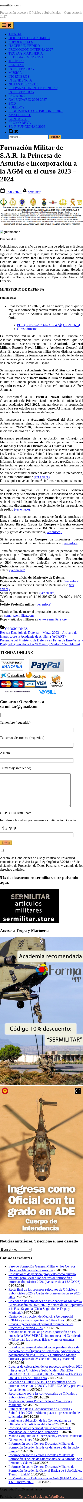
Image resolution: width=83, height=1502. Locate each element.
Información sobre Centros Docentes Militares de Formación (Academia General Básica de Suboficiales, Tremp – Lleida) (45, 1470)
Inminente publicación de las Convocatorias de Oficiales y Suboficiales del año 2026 (40, 1422)
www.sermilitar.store (53, 619)
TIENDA (15, 34)
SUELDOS (16, 107)
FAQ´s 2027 (17, 96)
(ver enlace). (54, 532)
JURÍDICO (16, 61)
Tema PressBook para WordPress (41, 1496)
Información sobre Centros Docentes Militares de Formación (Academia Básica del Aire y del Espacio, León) (44, 1447)
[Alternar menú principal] (7, 25)
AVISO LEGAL (20, 115)
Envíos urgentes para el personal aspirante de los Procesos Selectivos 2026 (41, 1326)
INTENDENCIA (20, 80)
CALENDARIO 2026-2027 (28, 99)
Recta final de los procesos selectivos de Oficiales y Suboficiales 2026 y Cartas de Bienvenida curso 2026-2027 (45, 1293)
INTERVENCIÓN (21, 69)
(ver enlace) (42, 477)
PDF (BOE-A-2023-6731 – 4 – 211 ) (48, 325)
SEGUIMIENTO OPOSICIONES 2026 (36, 111)
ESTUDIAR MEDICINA (26, 57)
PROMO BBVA (20, 123)
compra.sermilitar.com (19, 615)
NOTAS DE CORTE (23, 84)
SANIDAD (16, 65)
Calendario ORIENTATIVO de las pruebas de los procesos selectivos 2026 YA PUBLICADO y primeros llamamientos (46, 1385)
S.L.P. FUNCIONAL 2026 (27, 126)
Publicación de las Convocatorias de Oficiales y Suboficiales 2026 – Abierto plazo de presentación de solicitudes (44, 1412)
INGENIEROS (19, 76)
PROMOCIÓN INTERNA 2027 (31, 49)
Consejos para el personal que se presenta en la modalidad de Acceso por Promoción (40, 1430)
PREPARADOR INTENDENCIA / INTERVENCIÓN (33, 90)
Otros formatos (27, 329)
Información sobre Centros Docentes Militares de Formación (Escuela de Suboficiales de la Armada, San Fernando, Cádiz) (45, 1459)
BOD (12, 103)
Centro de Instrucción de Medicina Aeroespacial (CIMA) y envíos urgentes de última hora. (41, 1318)
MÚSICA (15, 72)
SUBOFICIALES (21, 42)
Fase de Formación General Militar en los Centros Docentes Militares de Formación (42, 1268)
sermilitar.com (10, 5)
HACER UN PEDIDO (24, 45)
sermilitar (34, 192)
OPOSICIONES (16, 629)
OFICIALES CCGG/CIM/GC (29, 38)
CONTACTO (18, 119)
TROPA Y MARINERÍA (26, 53)
